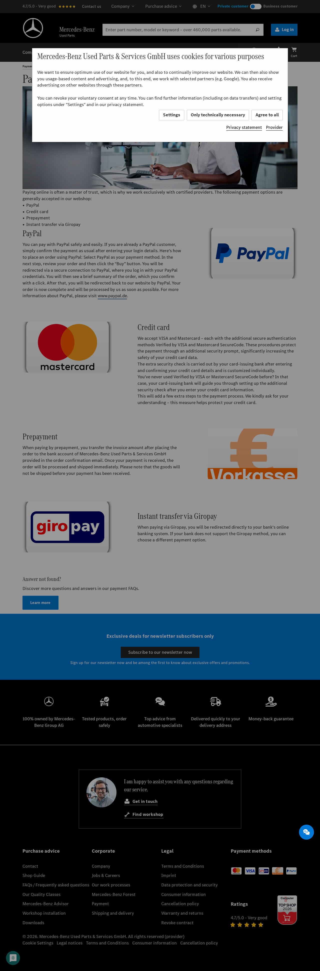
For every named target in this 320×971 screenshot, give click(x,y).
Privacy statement (244, 127)
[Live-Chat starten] (306, 832)
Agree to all (267, 115)
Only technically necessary (218, 115)
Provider (274, 127)
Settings (171, 115)
